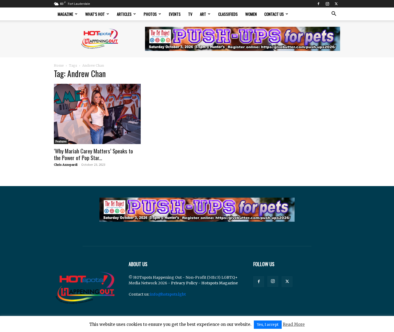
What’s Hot (95, 14)
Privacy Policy (184, 283)
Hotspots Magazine (219, 283)
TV (190, 14)
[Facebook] (318, 3)
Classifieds (228, 14)
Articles (124, 14)
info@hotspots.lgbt (168, 294)
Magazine (65, 14)
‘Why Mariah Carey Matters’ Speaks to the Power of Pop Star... (93, 154)
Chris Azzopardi (65, 165)
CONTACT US (274, 14)
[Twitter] (336, 3)
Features (61, 141)
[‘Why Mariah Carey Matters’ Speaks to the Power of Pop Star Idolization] (97, 114)
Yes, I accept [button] (267, 324)
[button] (333, 14)
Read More (294, 324)
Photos (150, 14)
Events (175, 14)
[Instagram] (327, 3)
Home (59, 65)
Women (251, 14)
